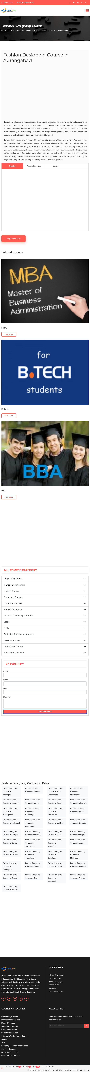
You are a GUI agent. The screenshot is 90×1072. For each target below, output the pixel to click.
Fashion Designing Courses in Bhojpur (77, 833)
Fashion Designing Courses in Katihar (10, 853)
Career (7, 622)
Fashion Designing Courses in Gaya (55, 801)
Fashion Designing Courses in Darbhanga (32, 811)
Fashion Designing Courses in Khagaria (78, 864)
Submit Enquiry (45, 711)
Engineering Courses (13, 579)
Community (54, 985)
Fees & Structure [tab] (34, 166)
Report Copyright (56, 981)
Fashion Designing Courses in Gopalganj (55, 854)
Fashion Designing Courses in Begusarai (55, 878)
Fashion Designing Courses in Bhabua (33, 833)
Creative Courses (12, 640)
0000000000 (8, 3)
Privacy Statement (56, 975)
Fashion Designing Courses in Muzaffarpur (77, 791)
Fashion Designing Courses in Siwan (55, 833)
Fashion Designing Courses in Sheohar (33, 864)
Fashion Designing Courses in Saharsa (33, 790)
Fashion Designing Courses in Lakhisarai (11, 821)
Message (7, 697)
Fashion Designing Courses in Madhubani (77, 854)
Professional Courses (13, 646)
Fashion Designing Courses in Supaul (10, 876)
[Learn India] (8, 10)
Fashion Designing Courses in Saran (77, 841)
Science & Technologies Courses (19, 616)
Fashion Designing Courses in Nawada (78, 821)
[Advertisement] (45, 92)
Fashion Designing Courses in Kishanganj (32, 823)
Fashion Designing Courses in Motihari (55, 821)
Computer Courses (13, 603)
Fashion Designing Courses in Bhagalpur (10, 791)
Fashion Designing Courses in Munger (10, 833)
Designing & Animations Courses (19, 634)
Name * (6, 671)
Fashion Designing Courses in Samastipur (32, 843)
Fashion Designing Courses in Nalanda (11, 801)
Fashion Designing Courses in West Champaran (55, 791)
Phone (6, 688)
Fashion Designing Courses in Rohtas (10, 888)
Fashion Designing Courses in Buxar (77, 810)
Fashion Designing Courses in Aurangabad (10, 811)
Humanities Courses (13, 609)
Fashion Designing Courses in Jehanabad (55, 843)
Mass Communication (14, 653)
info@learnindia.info (26, 3)
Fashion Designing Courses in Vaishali (77, 876)
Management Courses (14, 585)
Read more (9, 334)
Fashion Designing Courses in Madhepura (10, 866)
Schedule (52, 988)
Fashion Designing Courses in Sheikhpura (55, 811)
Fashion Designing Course (20, 30)
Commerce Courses (13, 597)
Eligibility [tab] (12, 166)
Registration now (13, 238)
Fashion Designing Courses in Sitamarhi (78, 801)
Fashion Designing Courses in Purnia (32, 876)
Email (5, 680)
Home (3, 30)
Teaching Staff (55, 978)
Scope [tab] (55, 166)
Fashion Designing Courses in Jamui (32, 801)
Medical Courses (11, 591)
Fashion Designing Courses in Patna (55, 864)
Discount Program (56, 991)
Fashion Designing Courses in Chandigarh (32, 854)
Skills (6, 628)
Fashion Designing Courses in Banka (10, 841)
